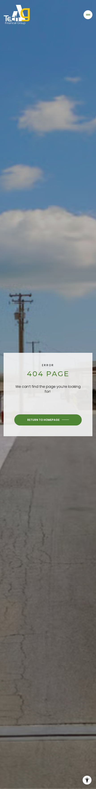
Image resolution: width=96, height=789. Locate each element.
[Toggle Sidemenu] (87, 14)
